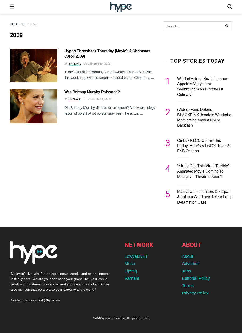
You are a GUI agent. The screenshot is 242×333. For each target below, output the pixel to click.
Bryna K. (75, 63)
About (187, 256)
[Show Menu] (12, 7)
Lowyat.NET (136, 256)
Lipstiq (131, 271)
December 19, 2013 (97, 63)
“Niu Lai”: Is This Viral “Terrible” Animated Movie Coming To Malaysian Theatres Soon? (203, 171)
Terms (188, 285)
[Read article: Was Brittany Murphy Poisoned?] (33, 106)
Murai (130, 263)
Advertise (191, 263)
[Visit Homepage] (121, 7)
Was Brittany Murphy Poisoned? (92, 92)
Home (14, 24)
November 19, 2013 (97, 99)
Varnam (132, 278)
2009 (33, 24)
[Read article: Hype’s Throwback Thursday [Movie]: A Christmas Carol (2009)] (33, 65)
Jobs (186, 271)
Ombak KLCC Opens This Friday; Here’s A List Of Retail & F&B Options (203, 145)
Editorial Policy (196, 278)
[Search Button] (229, 7)
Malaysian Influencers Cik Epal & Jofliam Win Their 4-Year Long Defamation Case (204, 197)
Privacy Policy (195, 293)
